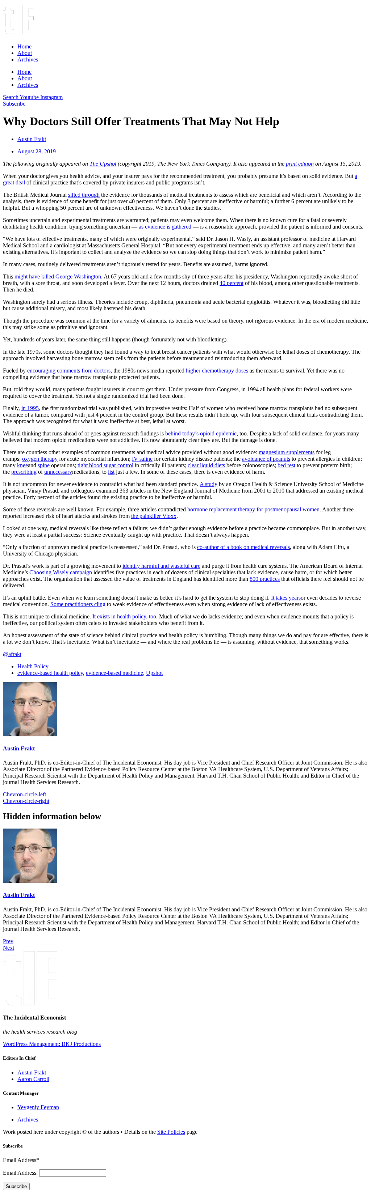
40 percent (231, 283)
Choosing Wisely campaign (60, 572)
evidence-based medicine (114, 673)
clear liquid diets (206, 465)
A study (208, 484)
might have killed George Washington (57, 276)
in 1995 (30, 408)
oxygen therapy (40, 459)
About (24, 53)
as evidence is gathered (165, 227)
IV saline (142, 459)
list (111, 472)
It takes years (286, 598)
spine (44, 465)
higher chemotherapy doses (217, 370)
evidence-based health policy (50, 673)
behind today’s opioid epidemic (201, 433)
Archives (27, 59)
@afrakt (12, 654)
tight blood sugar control (105, 465)
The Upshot (102, 164)
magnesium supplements (286, 452)
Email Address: (21, 1173)
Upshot (154, 673)
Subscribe (16, 1186)
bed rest (286, 465)
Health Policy (33, 666)
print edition (300, 164)
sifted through (84, 195)
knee (22, 465)
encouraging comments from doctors (69, 370)
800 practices (265, 579)
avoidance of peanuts (266, 459)
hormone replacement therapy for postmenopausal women (253, 509)
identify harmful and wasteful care (161, 566)
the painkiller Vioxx (153, 516)
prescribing (24, 472)
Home (24, 46)
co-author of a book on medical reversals (243, 547)
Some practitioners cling (77, 604)
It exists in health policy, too (124, 616)
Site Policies (171, 1132)
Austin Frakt (19, 748)
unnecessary (58, 472)
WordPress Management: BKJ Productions (52, 1044)
